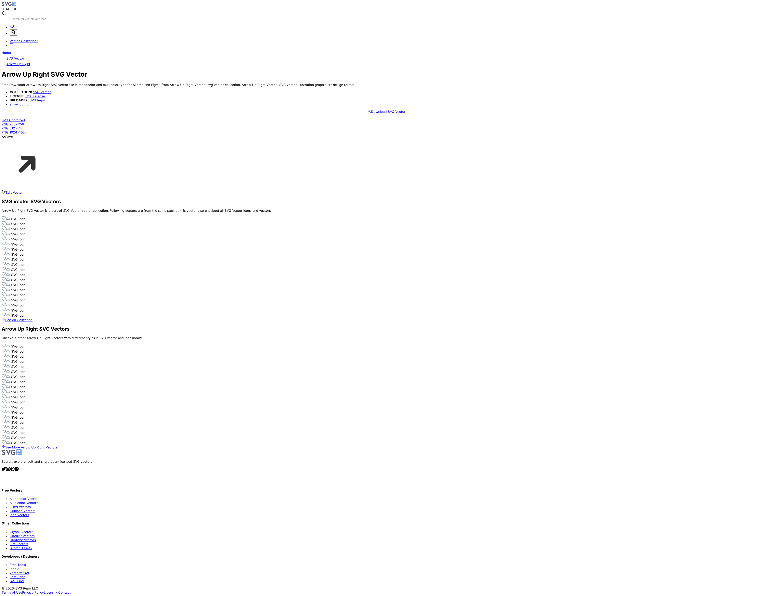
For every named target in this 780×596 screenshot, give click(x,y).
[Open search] (13, 32)
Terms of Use (12, 592)
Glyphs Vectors (21, 532)
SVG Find (17, 581)
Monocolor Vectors (24, 499)
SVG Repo (37, 100)
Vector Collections (24, 41)
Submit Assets (21, 548)
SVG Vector (42, 92)
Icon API (16, 569)
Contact (64, 592)
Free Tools (18, 565)
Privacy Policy (33, 592)
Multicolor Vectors (24, 503)
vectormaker (19, 573)
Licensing (51, 592)
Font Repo (17, 577)
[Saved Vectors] (12, 27)
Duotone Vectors (23, 540)
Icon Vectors (19, 515)
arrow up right (21, 104)
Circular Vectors (22, 536)
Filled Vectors (20, 507)
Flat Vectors (19, 544)
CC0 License (35, 96)
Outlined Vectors (22, 511)
